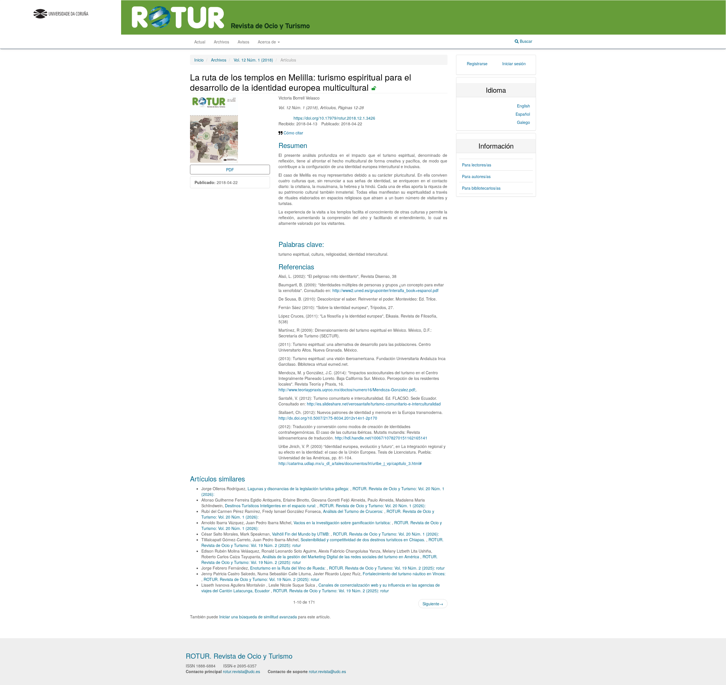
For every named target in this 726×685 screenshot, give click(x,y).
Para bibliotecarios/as (481, 188)
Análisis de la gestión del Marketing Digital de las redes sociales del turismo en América (341, 556)
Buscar (525, 41)
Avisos (243, 42)
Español (523, 114)
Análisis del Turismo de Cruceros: (353, 511)
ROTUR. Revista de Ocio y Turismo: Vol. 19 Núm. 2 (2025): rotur (387, 568)
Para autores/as (476, 176)
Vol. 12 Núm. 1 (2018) (253, 60)
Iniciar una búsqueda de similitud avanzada (258, 617)
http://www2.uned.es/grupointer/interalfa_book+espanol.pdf (385, 290)
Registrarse (477, 63)
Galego (523, 122)
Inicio (199, 60)
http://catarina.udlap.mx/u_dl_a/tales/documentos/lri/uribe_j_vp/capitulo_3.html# (350, 463)
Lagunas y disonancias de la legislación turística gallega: (299, 488)
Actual (199, 42)
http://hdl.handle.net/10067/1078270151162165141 (381, 438)
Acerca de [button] (267, 42)
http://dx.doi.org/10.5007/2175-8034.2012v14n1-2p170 (327, 418)
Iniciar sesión (514, 63)
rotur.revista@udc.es (241, 671)
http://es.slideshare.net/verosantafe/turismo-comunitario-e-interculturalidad (374, 404)
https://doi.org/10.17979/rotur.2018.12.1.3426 (334, 118)
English (523, 106)
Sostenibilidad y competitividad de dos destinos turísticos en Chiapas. (363, 539)
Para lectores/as (476, 165)
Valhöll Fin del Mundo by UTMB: (301, 534)
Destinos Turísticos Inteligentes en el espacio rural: (271, 505)
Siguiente (433, 603)
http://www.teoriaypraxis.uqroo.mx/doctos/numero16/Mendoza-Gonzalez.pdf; (347, 389)
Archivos (221, 42)
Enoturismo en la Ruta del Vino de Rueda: (288, 568)
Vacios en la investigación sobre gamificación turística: (343, 522)
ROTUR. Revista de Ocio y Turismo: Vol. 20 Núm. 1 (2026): (373, 505)
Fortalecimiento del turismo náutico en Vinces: (404, 573)
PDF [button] (230, 169)
